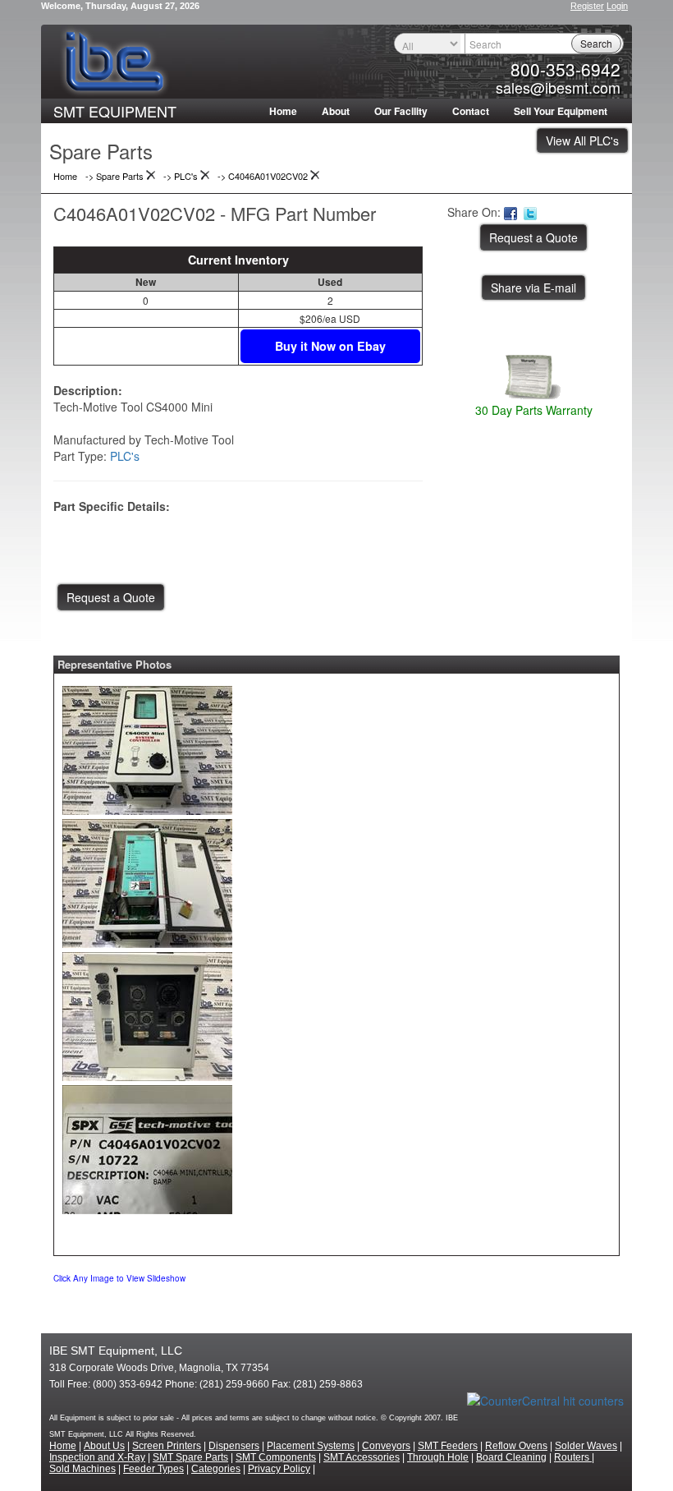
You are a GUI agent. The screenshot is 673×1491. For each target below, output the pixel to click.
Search (596, 43)
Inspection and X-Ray (97, 1457)
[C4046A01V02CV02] (147, 747)
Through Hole (438, 1457)
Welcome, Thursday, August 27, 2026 (120, 6)
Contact (470, 111)
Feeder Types (153, 1469)
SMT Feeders (448, 1446)
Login (617, 6)
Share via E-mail (533, 287)
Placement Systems (311, 1446)
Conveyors (386, 1446)
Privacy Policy (279, 1469)
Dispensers (233, 1446)
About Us (104, 1446)
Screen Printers (166, 1446)
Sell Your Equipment (560, 111)
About (336, 111)
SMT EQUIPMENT (114, 111)
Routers (573, 1457)
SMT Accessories (361, 1457)
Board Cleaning (511, 1457)
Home (283, 111)
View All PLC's (582, 140)
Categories (215, 1469)
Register (587, 6)
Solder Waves (586, 1446)
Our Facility (401, 111)
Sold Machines (82, 1469)
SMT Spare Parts (190, 1457)
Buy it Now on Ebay (330, 346)
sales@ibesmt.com (558, 87)
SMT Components (276, 1457)
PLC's (125, 456)
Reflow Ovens (516, 1446)
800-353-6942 (565, 69)
